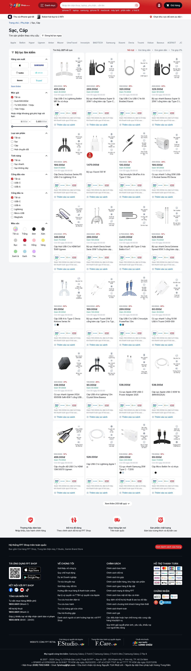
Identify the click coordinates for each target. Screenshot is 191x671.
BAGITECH (98, 42)
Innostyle (85, 42)
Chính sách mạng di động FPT (120, 590)
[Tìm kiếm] (136, 5)
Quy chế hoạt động (66, 573)
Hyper (32, 42)
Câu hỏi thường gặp (67, 613)
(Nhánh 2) (19, 612)
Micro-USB (19, 213)
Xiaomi (122, 42)
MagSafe (18, 217)
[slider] (12, 126)
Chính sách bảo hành (116, 568)
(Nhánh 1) (19, 604)
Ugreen (41, 42)
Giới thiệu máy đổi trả (67, 586)
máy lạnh (115, 10)
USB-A (17, 186)
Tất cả (17, 97)
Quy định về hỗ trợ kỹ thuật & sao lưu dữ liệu (127, 599)
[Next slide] (66, 17)
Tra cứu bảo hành (66, 604)
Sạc (16, 141)
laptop (76, 10)
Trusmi (140, 42)
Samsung (110, 42)
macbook (105, 10)
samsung (84, 10)
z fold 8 (135, 10)
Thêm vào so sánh (66, 125)
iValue (150, 42)
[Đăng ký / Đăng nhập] (159, 5)
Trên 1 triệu (19, 109)
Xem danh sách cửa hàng (168, 547)
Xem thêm (16, 86)
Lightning (18, 209)
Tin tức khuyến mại (66, 582)
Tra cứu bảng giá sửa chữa (70, 608)
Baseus (160, 42)
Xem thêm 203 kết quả (116, 503)
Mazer (60, 42)
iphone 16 (94, 10)
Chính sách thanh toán (117, 608)
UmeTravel (72, 42)
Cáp (16, 145)
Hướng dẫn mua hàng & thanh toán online (77, 590)
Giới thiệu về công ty (67, 568)
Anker (51, 42)
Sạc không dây (21, 168)
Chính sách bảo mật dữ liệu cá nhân (123, 595)
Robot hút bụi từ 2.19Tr (53, 17)
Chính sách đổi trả (115, 573)
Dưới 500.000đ (21, 101)
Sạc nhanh (19, 164)
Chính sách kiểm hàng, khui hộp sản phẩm (126, 582)
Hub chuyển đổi (21, 149)
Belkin (22, 42)
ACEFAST (172, 42)
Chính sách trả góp (115, 577)
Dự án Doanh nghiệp (67, 577)
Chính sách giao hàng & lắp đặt (121, 586)
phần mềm (125, 10)
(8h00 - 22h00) (21, 620)
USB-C (17, 183)
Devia (131, 42)
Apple (13, 42)
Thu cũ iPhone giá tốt (23, 17)
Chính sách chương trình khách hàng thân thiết (128, 604)
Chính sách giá (113, 613)
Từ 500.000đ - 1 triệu (24, 105)
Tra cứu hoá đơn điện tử (69, 599)
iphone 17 (66, 10)
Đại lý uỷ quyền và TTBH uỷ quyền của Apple (79, 595)
